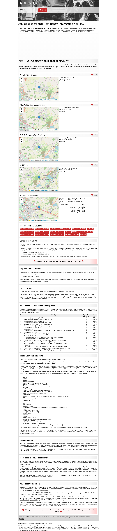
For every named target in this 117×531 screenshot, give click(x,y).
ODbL (56, 100)
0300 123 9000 (33, 504)
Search (43, 10)
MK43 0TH (68, 229)
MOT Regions (68, 64)
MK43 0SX (61, 231)
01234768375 (68, 169)
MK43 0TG (53, 229)
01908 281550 (72, 199)
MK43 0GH (53, 234)
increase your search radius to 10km (41, 68)
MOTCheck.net (24, 28)
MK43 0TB (23, 234)
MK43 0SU (83, 229)
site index (21, 518)
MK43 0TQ (60, 229)
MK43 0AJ (75, 231)
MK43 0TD (53, 231)
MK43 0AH (31, 234)
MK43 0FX (38, 229)
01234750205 (68, 109)
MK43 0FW (31, 229)
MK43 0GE (61, 234)
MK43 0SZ (38, 234)
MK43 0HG (46, 231)
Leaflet (32, 100)
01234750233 (68, 79)
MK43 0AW (76, 234)
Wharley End (90, 64)
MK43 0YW (46, 234)
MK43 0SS (31, 231)
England (74, 64)
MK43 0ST (90, 229)
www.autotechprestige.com (75, 201)
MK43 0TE (75, 229)
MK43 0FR (46, 229)
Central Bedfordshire (81, 64)
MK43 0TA (68, 234)
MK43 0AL (82, 231)
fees (37, 449)
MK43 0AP (68, 231)
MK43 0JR (83, 234)
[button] (39, 87)
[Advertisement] (58, 46)
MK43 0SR (23, 231)
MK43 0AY (38, 231)
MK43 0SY (90, 231)
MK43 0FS (23, 229)
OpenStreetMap (45, 100)
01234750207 (68, 139)
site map (21, 519)
